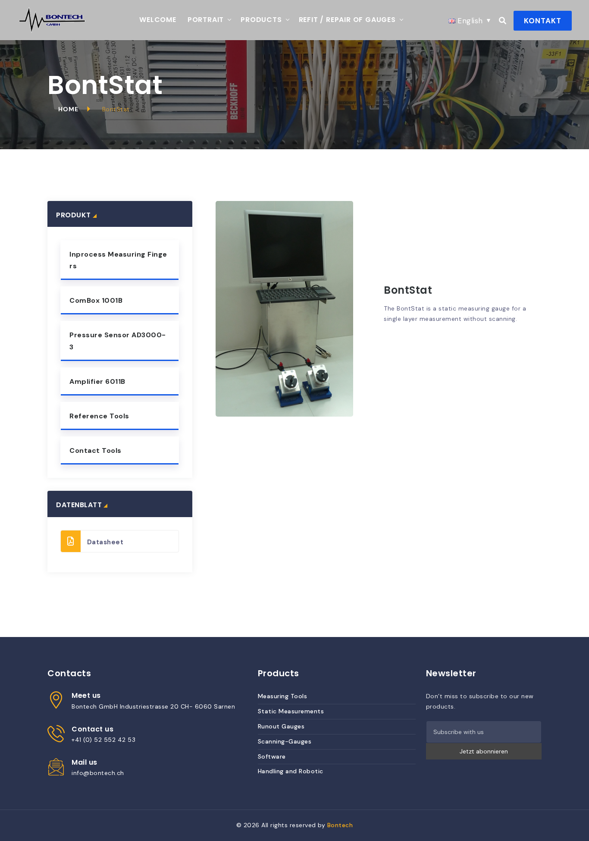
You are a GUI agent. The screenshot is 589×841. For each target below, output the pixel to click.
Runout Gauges (281, 726)
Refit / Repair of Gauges (347, 20)
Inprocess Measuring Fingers (118, 260)
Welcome (157, 20)
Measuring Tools (282, 696)
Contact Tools (95, 450)
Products (261, 20)
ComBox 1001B (95, 300)
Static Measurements (291, 711)
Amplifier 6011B (97, 381)
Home (68, 109)
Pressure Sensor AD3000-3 (117, 340)
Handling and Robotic (290, 771)
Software (272, 756)
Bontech (340, 825)
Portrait (206, 20)
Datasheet (105, 542)
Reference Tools (99, 415)
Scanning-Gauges (285, 741)
